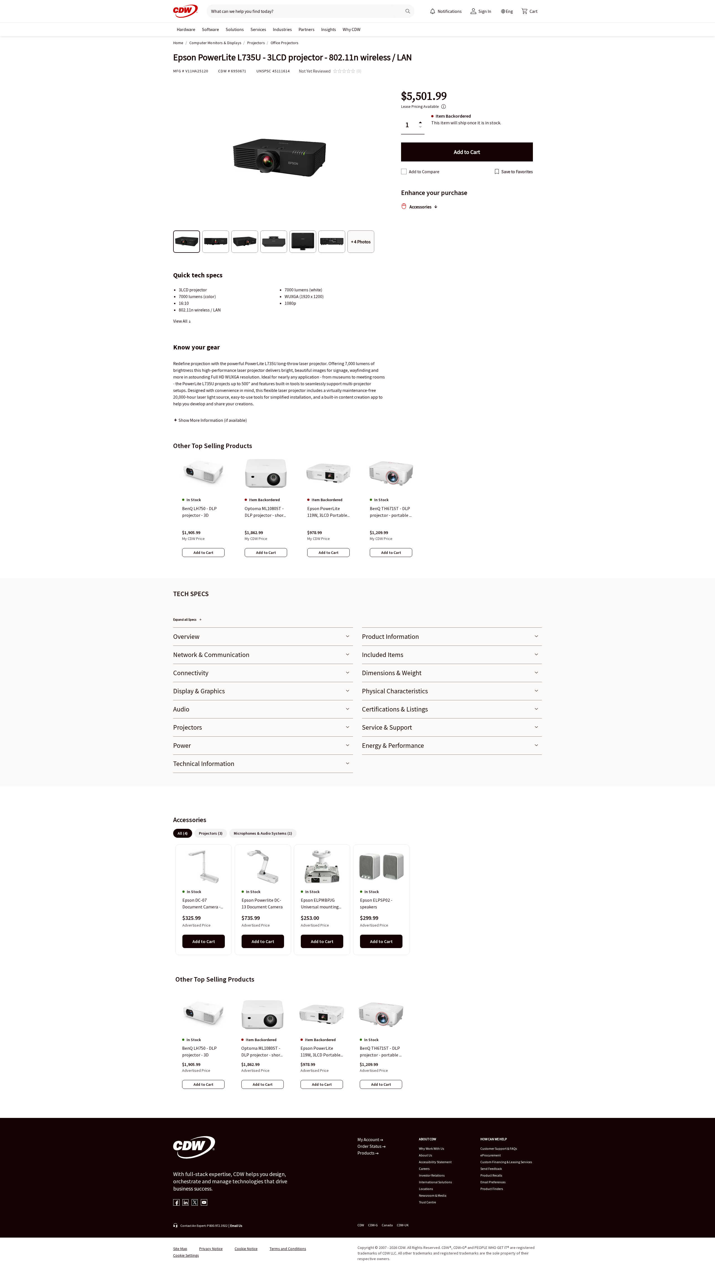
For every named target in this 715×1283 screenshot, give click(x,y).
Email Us (236, 1226)
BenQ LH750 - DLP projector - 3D (199, 1051)
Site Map (180, 1248)
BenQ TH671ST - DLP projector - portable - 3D (380, 1051)
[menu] (445, 11)
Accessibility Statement (435, 1162)
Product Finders (491, 1189)
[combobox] (302, 11)
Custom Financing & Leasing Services (506, 1162)
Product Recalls (491, 1175)
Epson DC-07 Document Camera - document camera (201, 904)
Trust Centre (427, 1202)
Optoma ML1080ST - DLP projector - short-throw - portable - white (262, 1051)
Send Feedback (491, 1169)
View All (180, 321)
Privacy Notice (211, 1248)
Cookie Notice (246, 1248)
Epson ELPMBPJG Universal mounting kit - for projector (320, 904)
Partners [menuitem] (306, 29)
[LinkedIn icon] (185, 1203)
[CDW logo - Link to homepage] (185, 11)
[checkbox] (404, 171)
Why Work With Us (431, 1148)
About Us (425, 1155)
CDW (361, 1225)
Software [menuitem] (210, 29)
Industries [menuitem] (282, 29)
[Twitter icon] (195, 1203)
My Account (369, 1139)
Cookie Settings (186, 1255)
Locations (426, 1189)
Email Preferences (493, 1182)
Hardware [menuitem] (186, 29)
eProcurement (490, 1155)
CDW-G (373, 1225)
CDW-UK (403, 1225)
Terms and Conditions (288, 1248)
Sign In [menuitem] (484, 11)
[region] (357, 511)
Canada (387, 1225)
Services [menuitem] (258, 29)
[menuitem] (432, 11)
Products (366, 1153)
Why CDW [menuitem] (352, 29)
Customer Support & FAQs (498, 1148)
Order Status (370, 1146)
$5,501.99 (424, 96)
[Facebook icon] (176, 1203)
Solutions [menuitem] (235, 29)
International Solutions (435, 1182)
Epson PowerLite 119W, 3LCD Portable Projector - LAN (320, 1051)
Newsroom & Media (432, 1195)
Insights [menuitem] (328, 29)
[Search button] (407, 11)
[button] (529, 11)
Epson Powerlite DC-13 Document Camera (262, 904)
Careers (424, 1169)
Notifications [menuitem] (450, 11)
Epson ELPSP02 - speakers (376, 904)
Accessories (420, 207)
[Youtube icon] (204, 1203)
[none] (186, 29)
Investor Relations (432, 1175)
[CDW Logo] (185, 11)
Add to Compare (424, 171)
